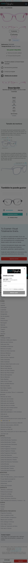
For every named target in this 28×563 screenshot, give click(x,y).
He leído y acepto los (8, 289)
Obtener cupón (14, 292)
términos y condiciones (19, 289)
